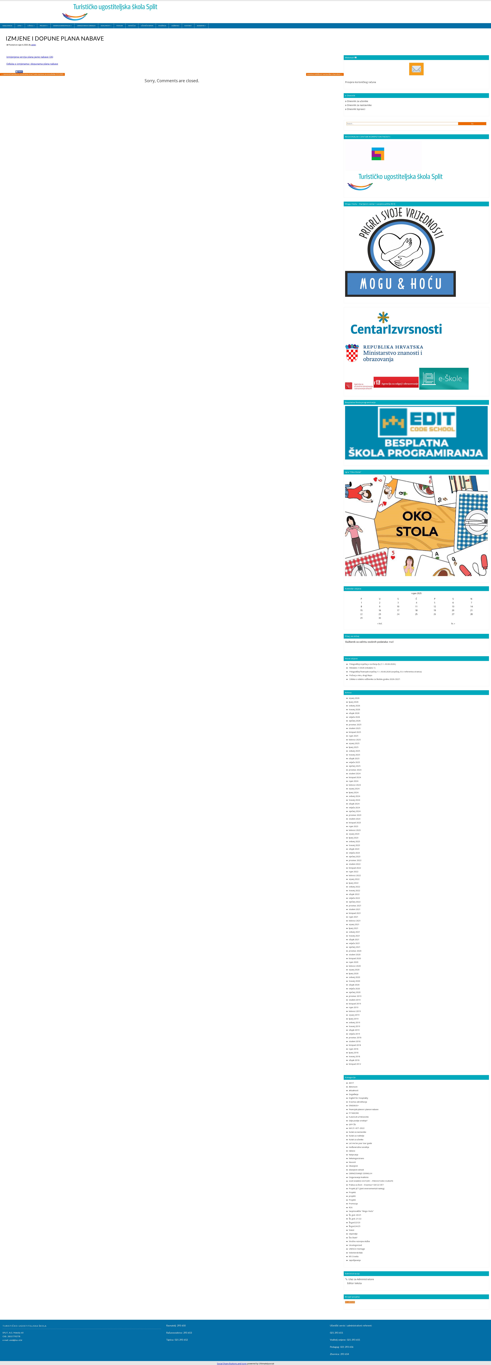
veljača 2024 (354, 807)
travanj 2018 (354, 1056)
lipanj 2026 (353, 702)
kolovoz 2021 (355, 920)
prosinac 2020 (355, 951)
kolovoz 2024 (355, 785)
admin (33, 45)
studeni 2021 (354, 909)
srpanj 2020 (354, 969)
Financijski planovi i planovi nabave (363, 1109)
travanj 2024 (354, 800)
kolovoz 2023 (355, 830)
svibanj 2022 (354, 886)
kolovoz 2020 (355, 966)
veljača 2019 (354, 1033)
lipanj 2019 (353, 1018)
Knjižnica (162, 26)
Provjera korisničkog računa (360, 82)
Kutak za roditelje (356, 1135)
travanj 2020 (354, 981)
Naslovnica (7, 26)
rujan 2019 (353, 1007)
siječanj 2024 (354, 811)
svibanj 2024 (354, 796)
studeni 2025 (354, 728)
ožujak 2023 (354, 849)
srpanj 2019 (354, 1015)
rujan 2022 (353, 871)
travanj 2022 (354, 890)
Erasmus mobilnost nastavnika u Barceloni (325, 74)
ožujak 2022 (354, 894)
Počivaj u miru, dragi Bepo (360, 675)
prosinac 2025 (355, 724)
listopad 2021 (355, 913)
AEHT (351, 1083)
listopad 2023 (355, 822)
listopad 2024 (355, 777)
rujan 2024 (353, 781)
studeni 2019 (354, 999)
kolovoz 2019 (355, 1011)
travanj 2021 (354, 935)
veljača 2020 (354, 988)
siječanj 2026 (354, 720)
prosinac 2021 (355, 905)
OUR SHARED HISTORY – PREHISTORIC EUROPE (371, 1181)
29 (361, 618)
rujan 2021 (353, 916)
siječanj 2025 (354, 766)
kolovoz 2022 (355, 875)
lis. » (453, 623)
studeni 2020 (354, 954)
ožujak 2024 (354, 803)
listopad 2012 (355, 1064)
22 (361, 614)
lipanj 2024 (353, 792)
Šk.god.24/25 (354, 1226)
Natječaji (132, 26)
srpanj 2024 (354, 788)
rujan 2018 (353, 1049)
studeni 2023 (354, 818)
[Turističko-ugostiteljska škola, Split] (109, 20)
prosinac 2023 (355, 815)
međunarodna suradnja (359, 1147)
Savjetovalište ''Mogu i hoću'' (361, 1211)
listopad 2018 (355, 1045)
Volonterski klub (356, 1252)
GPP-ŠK (352, 1124)
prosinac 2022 (355, 860)
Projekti (43, 26)
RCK (351, 1207)
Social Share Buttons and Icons (232, 1363)
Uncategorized (355, 1245)
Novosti (352, 1162)
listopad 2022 (355, 868)
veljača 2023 (354, 852)
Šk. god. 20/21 (355, 1215)
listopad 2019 (355, 1003)
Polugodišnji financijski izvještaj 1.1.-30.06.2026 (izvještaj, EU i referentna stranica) (385, 671)
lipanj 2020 (353, 973)
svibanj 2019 (354, 1022)
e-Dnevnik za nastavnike (358, 105)
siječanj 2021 (354, 947)
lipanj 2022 (353, 883)
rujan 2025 (353, 735)
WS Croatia (353, 1256)
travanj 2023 (354, 845)
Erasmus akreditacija (61, 26)
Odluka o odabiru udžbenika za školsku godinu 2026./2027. (374, 679)
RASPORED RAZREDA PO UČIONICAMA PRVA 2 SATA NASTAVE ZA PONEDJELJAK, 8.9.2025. (32, 74)
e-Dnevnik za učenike (356, 101)
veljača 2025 (354, 762)
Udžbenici (175, 26)
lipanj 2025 (353, 747)
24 (398, 614)
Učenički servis (147, 26)
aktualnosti (353, 1090)
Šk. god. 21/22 (355, 1218)
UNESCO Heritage (357, 1249)
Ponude (119, 26)
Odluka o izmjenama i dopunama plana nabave (32, 63)
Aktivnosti (353, 1086)
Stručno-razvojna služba (359, 1241)
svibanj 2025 (354, 751)
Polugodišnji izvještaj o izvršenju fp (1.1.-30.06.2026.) (372, 664)
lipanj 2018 (353, 1052)
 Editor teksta (353, 1283)
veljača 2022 (354, 898)
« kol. (379, 623)
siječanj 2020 (354, 992)
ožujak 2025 (354, 758)
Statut (351, 1230)
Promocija (353, 1203)
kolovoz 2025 (355, 739)
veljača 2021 (354, 943)
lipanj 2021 (353, 928)
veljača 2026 (354, 717)
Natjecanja (353, 1154)
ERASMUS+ (354, 1105)
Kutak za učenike (356, 1139)
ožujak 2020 (354, 984)
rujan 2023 (353, 826)
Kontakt (188, 26)
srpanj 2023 (354, 834)
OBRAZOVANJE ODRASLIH (360, 1173)
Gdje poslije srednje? (358, 1120)
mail (391, 641)
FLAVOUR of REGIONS (359, 1117)
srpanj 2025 (354, 743)
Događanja (353, 1094)
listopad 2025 (355, 732)
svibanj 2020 (354, 977)
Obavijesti (353, 1166)
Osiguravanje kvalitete (359, 1177)
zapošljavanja (355, 1260)
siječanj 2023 (354, 856)
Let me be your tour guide (360, 1143)
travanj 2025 (354, 754)
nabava (352, 1150)
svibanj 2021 (354, 932)
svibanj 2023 (354, 841)
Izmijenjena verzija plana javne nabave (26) (29, 56)
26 (435, 614)
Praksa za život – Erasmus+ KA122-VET (366, 1184)
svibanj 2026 (354, 705)
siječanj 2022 (354, 901)
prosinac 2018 (355, 1037)
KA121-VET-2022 (356, 1128)
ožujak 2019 (354, 1030)
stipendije (353, 1233)
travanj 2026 (354, 709)
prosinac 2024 (355, 769)
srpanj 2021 (354, 924)
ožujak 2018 (354, 1060)
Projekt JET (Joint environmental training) (366, 1188)
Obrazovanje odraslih (86, 26)
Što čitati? (353, 1237)
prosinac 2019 (355, 996)
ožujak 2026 (354, 713)
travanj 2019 (354, 1026)
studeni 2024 (354, 773)
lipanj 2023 (353, 837)
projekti (352, 1196)
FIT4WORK (354, 1113)
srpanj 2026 (354, 698)
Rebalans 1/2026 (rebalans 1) (362, 667)
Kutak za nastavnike (357, 1132)
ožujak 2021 (354, 939)
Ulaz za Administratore (361, 1279)
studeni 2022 (354, 864)
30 (380, 618)
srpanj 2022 (354, 879)
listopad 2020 (355, 958)
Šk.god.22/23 (354, 1222)
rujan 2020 (353, 962)
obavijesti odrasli (356, 1169)
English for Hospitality (358, 1098)
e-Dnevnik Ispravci (355, 109)
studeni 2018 (354, 1041)
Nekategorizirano (356, 1158)
